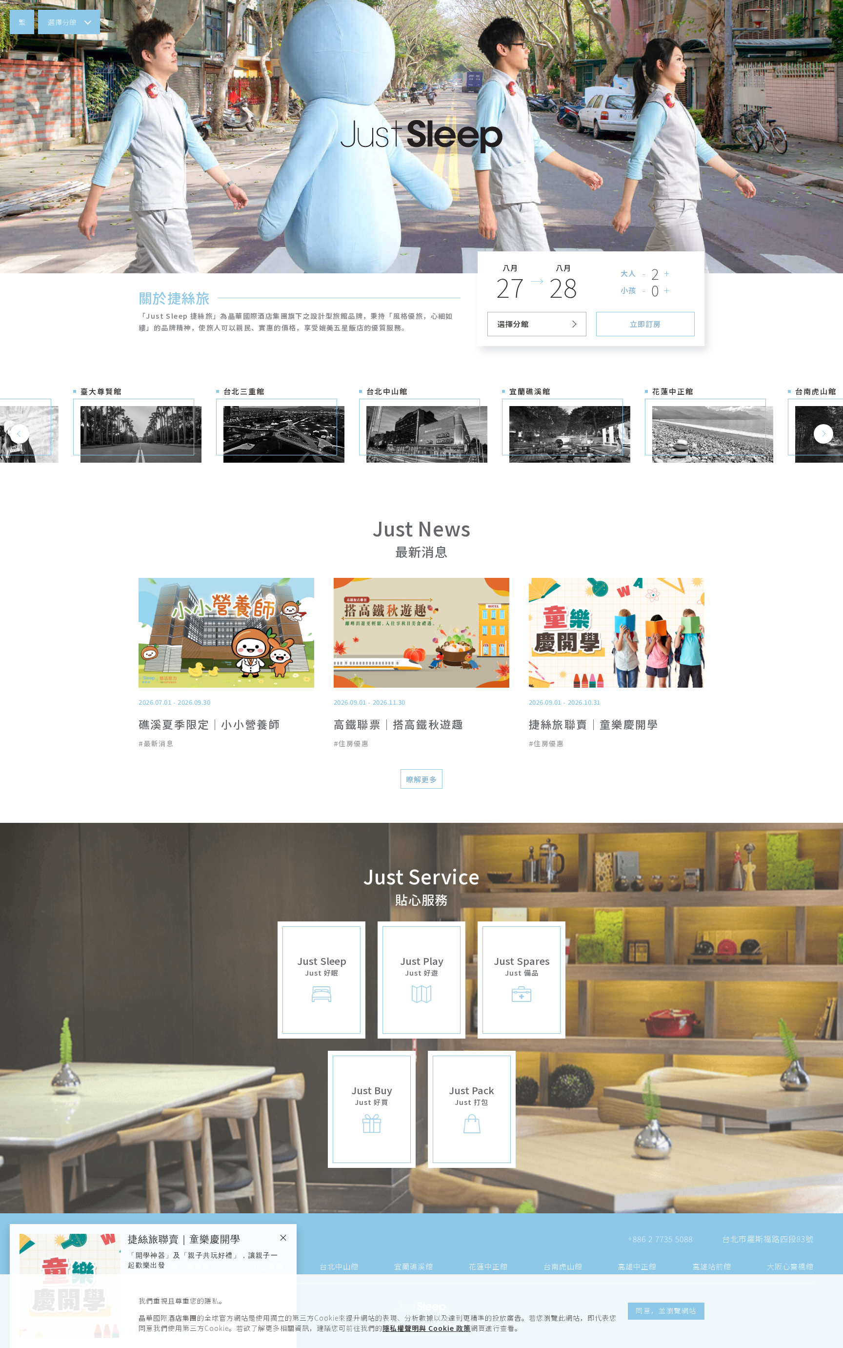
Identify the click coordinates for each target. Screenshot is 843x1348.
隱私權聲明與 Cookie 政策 (426, 1328)
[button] (22, 22)
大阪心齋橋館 (790, 1266)
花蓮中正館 (488, 1266)
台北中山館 (339, 1266)
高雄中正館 (637, 1266)
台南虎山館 (562, 1266)
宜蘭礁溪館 (413, 1266)
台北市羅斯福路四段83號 (768, 1239)
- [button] (644, 273)
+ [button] (667, 273)
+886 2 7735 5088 (660, 1239)
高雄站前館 (711, 1266)
